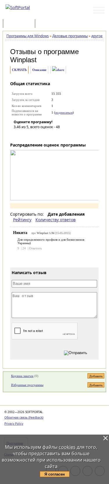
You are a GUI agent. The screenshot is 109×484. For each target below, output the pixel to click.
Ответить (35, 248)
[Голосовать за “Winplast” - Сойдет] (35, 135)
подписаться (64, 112)
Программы (20, 24)
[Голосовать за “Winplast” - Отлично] (53, 135)
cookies (67, 447)
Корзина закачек (22, 376)
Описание (39, 70)
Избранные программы (27, 385)
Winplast (23, 60)
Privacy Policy (13, 424)
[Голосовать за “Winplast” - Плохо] (26, 135)
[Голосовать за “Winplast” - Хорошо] (44, 135)
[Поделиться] (58, 70)
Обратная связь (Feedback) (23, 417)
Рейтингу (22, 219)
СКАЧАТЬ (19, 70)
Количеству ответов (55, 219)
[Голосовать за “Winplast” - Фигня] (18, 135)
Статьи (49, 24)
